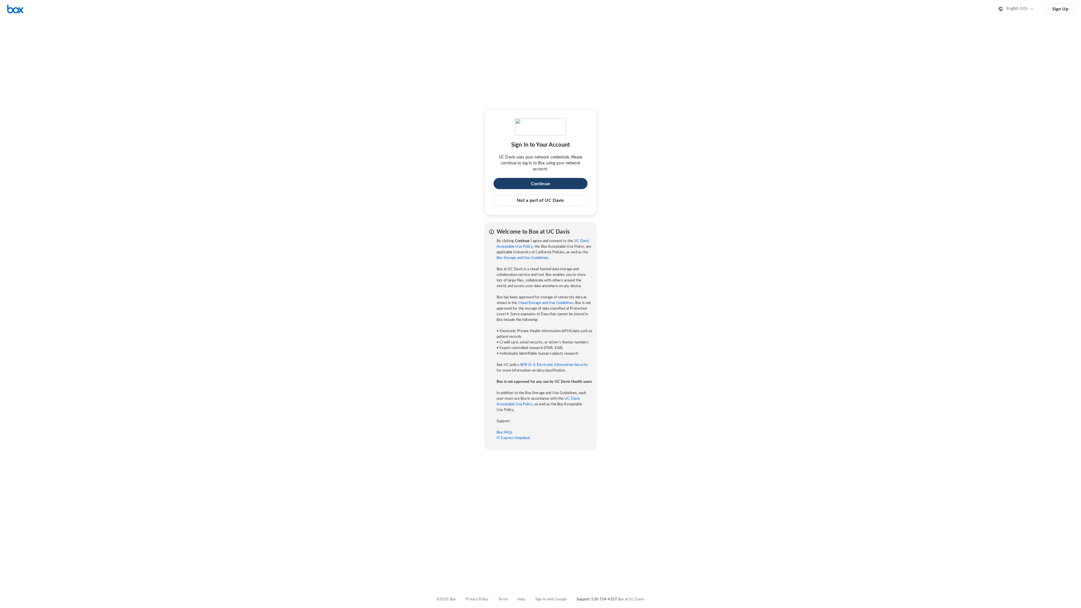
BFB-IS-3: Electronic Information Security (554, 365)
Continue (540, 184)
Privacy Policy (477, 599)
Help (521, 599)
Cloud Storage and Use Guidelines (545, 303)
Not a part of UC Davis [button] (540, 200)
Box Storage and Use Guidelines (522, 258)
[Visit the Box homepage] (15, 9)
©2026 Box (446, 599)
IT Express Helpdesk (513, 438)
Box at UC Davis (631, 599)
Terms (503, 599)
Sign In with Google (551, 599)
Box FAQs (504, 432)
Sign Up (1060, 9)
